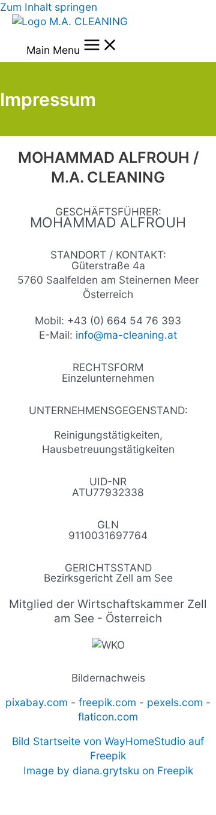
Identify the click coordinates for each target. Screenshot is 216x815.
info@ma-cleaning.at (126, 335)
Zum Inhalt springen (48, 7)
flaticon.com (108, 716)
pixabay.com (36, 702)
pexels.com (175, 702)
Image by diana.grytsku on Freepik (108, 770)
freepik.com (107, 702)
